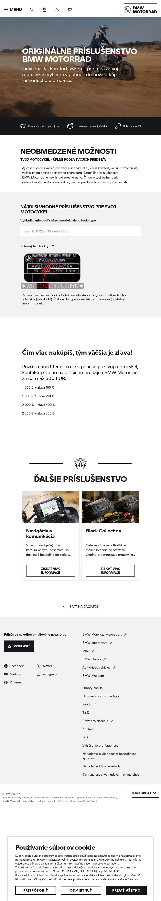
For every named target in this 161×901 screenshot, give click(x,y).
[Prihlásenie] (57, 8)
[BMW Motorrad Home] (140, 9)
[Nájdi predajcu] (44, 8)
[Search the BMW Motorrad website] (32, 8)
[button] (13, 9)
